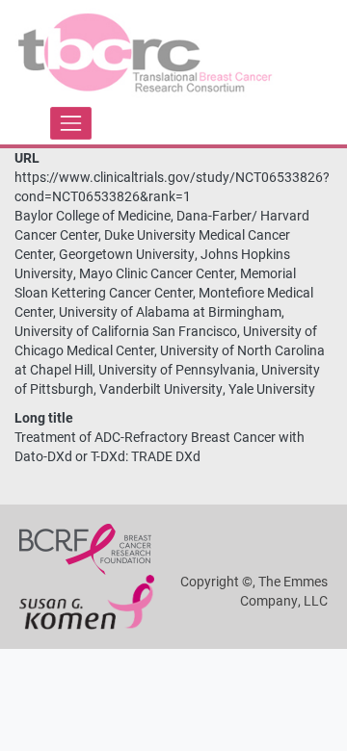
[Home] (147, 56)
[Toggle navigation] (71, 123)
